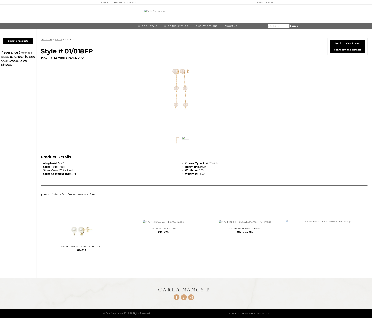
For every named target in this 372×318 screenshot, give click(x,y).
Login (260, 2)
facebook (104, 2)
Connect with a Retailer (347, 49)
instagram (130, 2)
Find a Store (248, 313)
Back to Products (18, 40)
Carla (58, 39)
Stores (269, 2)
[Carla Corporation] (186, 14)
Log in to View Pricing (347, 43)
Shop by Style (147, 26)
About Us (231, 26)
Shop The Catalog (176, 26)
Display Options (207, 26)
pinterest (117, 2)
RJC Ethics (263, 313)
